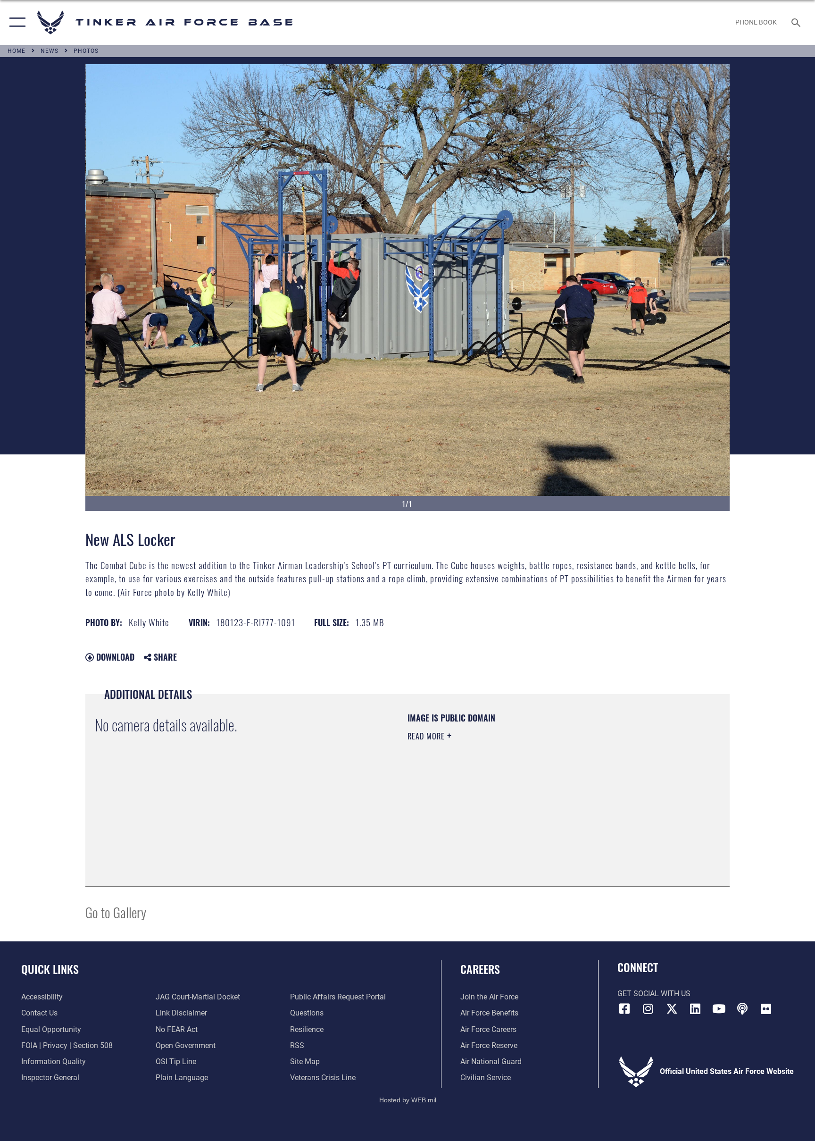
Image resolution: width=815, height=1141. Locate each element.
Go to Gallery (115, 912)
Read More (427, 736)
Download (114, 657)
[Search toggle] (797, 22)
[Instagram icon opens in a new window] (648, 1009)
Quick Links (50, 968)
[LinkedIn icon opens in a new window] (695, 1009)
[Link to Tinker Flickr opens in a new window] (766, 1009)
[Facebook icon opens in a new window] (624, 1009)
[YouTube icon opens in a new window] (719, 1009)
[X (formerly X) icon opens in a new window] (672, 1009)
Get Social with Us (653, 993)
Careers (480, 968)
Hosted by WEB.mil (407, 1100)
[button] (15, 22)
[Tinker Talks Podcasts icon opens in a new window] (742, 1009)
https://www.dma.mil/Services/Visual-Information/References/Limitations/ (518, 796)
